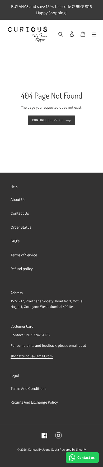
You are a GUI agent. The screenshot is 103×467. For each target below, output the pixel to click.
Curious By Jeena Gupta (43, 449)
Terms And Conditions (28, 388)
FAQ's (15, 240)
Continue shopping (47, 120)
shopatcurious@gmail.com (32, 356)
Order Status (21, 227)
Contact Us (20, 213)
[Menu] (94, 34)
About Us (18, 199)
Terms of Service (24, 254)
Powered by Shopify (73, 449)
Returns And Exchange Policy (34, 402)
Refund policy (22, 268)
